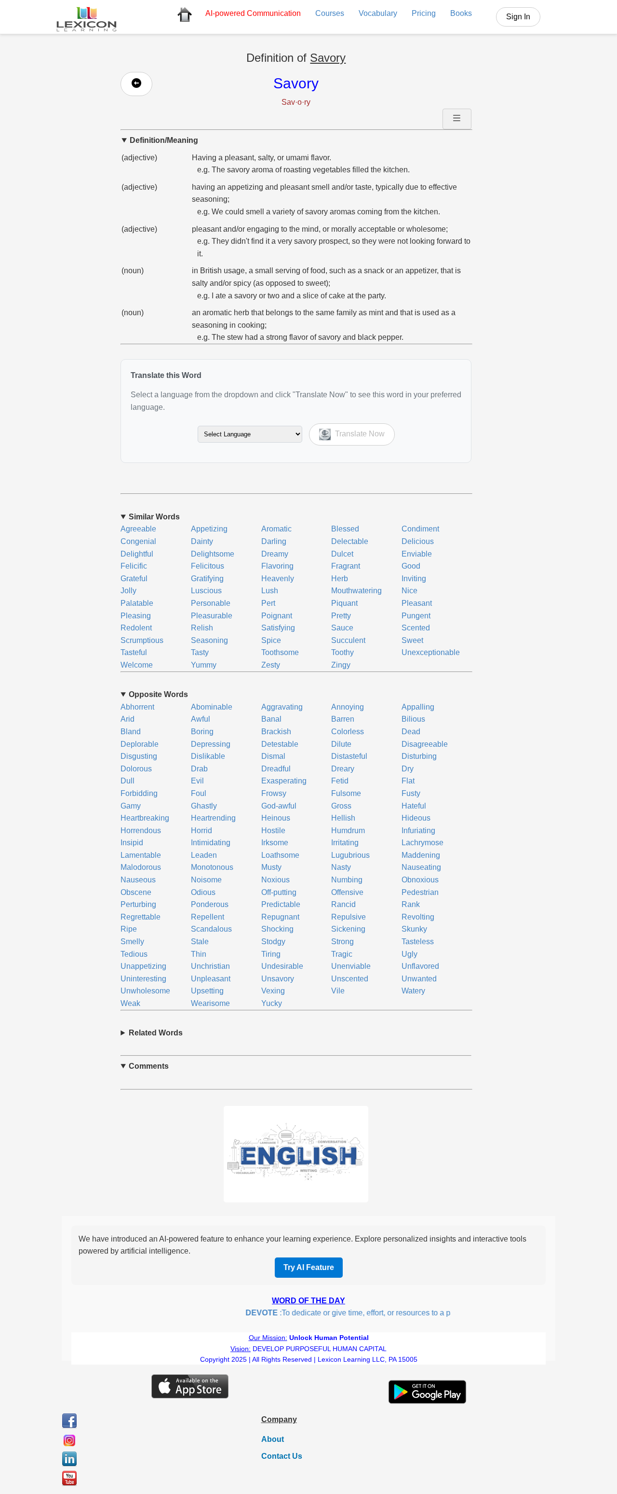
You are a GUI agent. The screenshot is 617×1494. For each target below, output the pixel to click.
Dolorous (136, 769)
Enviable (417, 554)
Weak (130, 1003)
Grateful (134, 578)
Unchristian (210, 966)
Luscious (206, 590)
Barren (342, 719)
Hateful (414, 806)
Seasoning (209, 640)
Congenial (138, 541)
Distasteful (349, 756)
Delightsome (212, 554)
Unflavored (420, 966)
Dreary (342, 769)
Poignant (276, 616)
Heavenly (277, 578)
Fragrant (345, 566)
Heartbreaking (145, 818)
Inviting (414, 578)
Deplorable (140, 744)
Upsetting (207, 991)
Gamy (131, 806)
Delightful (137, 554)
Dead (411, 731)
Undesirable (282, 966)
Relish (202, 628)
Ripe (129, 929)
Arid (127, 719)
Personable (210, 603)
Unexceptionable (431, 652)
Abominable (211, 707)
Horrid (201, 830)
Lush (269, 590)
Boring (202, 731)
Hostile (273, 830)
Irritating (345, 842)
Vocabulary (378, 13)
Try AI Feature (308, 1267)
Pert (268, 603)
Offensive (347, 892)
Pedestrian (420, 892)
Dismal (273, 756)
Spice (271, 640)
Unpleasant (210, 979)
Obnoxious (420, 880)
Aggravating (282, 707)
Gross (341, 806)
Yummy (203, 665)
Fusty (411, 793)
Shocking (277, 929)
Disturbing (419, 756)
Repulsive (348, 917)
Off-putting (278, 892)
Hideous (416, 818)
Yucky (271, 1003)
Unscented (349, 979)
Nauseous (138, 880)
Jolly (128, 590)
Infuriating (418, 830)
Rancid (343, 904)
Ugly (409, 954)
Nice (409, 590)
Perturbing (138, 904)
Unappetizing (143, 966)
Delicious (418, 541)
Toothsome (280, 652)
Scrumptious (142, 640)
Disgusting (139, 756)
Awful (200, 719)
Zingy (340, 665)
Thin (198, 954)
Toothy (342, 652)
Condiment (420, 529)
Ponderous (209, 904)
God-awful (278, 806)
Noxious (275, 880)
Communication (253, 13)
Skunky (414, 929)
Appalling (418, 707)
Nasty (341, 867)
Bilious (413, 719)
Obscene (136, 892)
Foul (198, 793)
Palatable (137, 603)
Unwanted (419, 979)
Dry (408, 769)
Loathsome (280, 855)
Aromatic (276, 529)
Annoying (347, 707)
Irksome (274, 842)
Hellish (343, 818)
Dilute (341, 744)
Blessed (345, 529)
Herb (339, 578)
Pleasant (417, 603)
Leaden (204, 855)
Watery (413, 991)
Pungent (416, 616)
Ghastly (204, 806)
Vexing (273, 991)
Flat (408, 781)
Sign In (518, 17)
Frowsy (273, 793)
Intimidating (210, 842)
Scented (416, 628)
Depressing (210, 744)
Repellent (207, 917)
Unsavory (277, 979)
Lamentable (141, 855)
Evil (197, 781)
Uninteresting (143, 979)
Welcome (137, 665)
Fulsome (346, 793)
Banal (271, 719)
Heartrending (213, 818)
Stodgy (273, 941)
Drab (199, 769)
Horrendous (141, 830)
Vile (338, 991)
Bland (131, 731)
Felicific (134, 566)
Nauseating (421, 867)
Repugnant (280, 917)
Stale (200, 941)
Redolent (136, 628)
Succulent (348, 640)
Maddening (421, 855)
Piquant (344, 603)
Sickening (348, 929)
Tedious (134, 954)
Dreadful (276, 769)
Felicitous (207, 566)
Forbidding (139, 793)
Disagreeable (425, 744)
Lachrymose (422, 842)
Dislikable (208, 756)
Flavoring (277, 566)
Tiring (271, 954)
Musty (271, 867)
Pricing (424, 13)
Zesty (270, 665)
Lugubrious (350, 855)
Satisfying (278, 628)
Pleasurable (211, 616)
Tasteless (418, 941)
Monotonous (212, 867)
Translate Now (359, 434)
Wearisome (210, 1003)
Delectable (349, 541)
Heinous (275, 818)
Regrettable (141, 917)
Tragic (341, 954)
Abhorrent (137, 707)
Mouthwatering (356, 590)
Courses (329, 13)
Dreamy (274, 554)
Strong (342, 941)
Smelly (132, 941)
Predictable (280, 904)
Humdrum (348, 830)
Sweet (412, 640)
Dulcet (342, 554)
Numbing (346, 880)
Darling (273, 541)
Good (411, 566)
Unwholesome (145, 991)
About (272, 1439)
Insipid (132, 842)
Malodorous (141, 867)
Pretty (341, 616)
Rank (411, 904)
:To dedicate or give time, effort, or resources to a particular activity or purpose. (382, 1313)
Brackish (276, 731)
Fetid (340, 781)
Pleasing (136, 616)
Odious (203, 892)
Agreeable (138, 529)
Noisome (206, 880)
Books (461, 13)
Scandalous (211, 929)
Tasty (200, 652)
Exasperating (284, 781)
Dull (127, 781)
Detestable (279, 744)
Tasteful (134, 652)
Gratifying (207, 578)
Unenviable (351, 966)
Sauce (342, 628)
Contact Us (281, 1456)
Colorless (347, 731)
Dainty (202, 541)
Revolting (418, 917)
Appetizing (209, 529)
